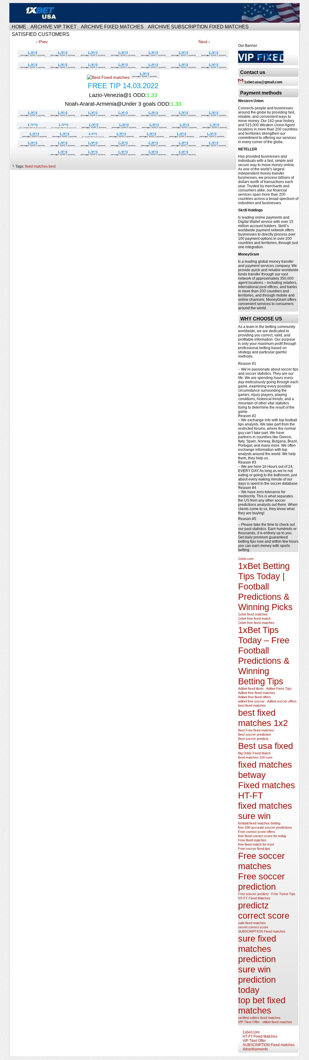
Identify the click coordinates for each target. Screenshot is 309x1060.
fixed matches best (40, 166)
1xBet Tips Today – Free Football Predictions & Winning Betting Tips (263, 655)
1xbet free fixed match (254, 618)
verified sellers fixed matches (259, 1018)
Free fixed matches (252, 840)
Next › (204, 41)
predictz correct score (263, 910)
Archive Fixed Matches (112, 26)
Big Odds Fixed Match (254, 753)
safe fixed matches (252, 923)
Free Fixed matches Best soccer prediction (155, 13)
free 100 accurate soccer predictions (265, 827)
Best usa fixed (265, 746)
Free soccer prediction (261, 881)
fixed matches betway (265, 770)
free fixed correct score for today (262, 836)
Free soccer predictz (253, 894)
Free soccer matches (261, 861)
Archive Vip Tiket (53, 26)
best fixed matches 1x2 (263, 718)
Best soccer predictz (253, 738)
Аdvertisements (255, 1049)
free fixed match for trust (256, 844)
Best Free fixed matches (256, 730)
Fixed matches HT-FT (266, 790)
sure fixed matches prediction (257, 948)
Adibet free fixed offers (254, 697)
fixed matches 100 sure (255, 757)
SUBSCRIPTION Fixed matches (261, 931)
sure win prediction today (257, 979)
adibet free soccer (251, 701)
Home (19, 26)
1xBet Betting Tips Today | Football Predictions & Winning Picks (265, 586)
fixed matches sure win (265, 811)
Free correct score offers (256, 832)
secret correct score (253, 927)
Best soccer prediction (254, 734)
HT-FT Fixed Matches (254, 898)
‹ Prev (42, 41)
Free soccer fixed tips (254, 848)
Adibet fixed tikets (251, 688)
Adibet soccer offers (282, 701)
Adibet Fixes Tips (278, 688)
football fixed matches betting (259, 823)
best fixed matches (252, 705)
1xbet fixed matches (253, 614)
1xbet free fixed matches (256, 623)
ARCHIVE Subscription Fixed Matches (198, 26)
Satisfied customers (40, 34)
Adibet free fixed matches (256, 693)
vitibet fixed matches (277, 1022)
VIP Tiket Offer (249, 1022)
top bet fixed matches (261, 1005)
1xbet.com (245, 559)
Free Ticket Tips (283, 894)
